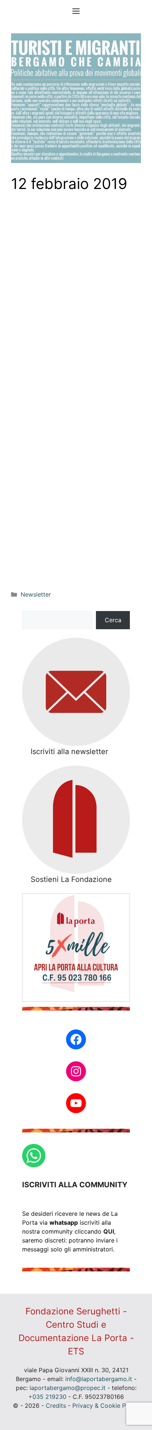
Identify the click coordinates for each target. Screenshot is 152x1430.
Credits (56, 1405)
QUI (108, 1231)
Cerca (113, 620)
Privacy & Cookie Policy (105, 1405)
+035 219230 (47, 1396)
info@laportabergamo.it (98, 1379)
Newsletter (36, 594)
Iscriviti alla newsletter (69, 751)
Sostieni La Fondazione (71, 879)
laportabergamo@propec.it (68, 1387)
